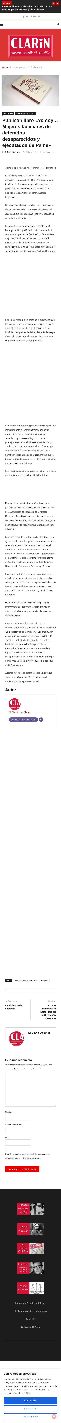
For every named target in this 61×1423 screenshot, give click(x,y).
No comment (48, 152)
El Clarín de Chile (12, 152)
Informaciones (19, 67)
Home (5, 67)
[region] (30, 1396)
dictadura (45, 980)
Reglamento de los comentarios (30, 1311)
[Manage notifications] (54, 1416)
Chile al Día (36, 67)
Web (7, 1137)
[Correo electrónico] (41, 719)
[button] (53, 3)
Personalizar (30, 1408)
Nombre (9, 1112)
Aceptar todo (30, 1400)
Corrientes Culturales (25, 113)
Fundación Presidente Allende (30, 1303)
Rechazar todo (30, 1416)
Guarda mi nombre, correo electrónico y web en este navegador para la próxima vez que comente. (27, 1156)
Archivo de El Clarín (30, 1327)
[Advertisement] (30, 287)
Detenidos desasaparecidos (25, 980)
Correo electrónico (13, 1124)
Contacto (30, 1319)
